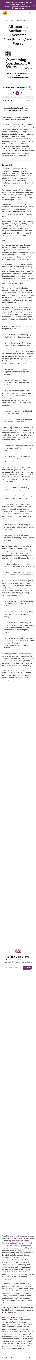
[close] (34, 5)
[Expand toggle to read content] (32, 108)
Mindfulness (30, 22)
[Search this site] (30, 13)
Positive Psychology (18, 22)
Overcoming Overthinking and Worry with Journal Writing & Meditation (18, 1240)
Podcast (17, 20)
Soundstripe (12, 1312)
